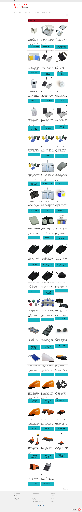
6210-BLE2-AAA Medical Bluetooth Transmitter (33, 128)
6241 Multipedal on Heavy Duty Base (61, 318)
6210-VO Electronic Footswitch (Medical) (47, 128)
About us (15, 495)
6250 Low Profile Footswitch (34, 374)
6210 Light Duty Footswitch (48, 74)
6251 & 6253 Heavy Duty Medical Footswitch (47, 374)
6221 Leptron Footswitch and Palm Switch (47, 156)
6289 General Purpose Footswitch (47, 484)
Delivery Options (35, 499)
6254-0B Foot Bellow (61, 400)
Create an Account (17, 496)
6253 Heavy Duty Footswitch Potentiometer (47, 401)
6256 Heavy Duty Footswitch (47, 429)
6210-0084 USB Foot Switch (62, 74)
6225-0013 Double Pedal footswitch (34, 211)
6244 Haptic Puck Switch (61, 346)
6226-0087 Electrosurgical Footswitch (61, 237)
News (50, 12)
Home (16, 12)
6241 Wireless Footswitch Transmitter (34, 347)
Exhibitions (31, 12)
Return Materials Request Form (37, 501)
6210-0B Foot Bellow (48, 100)
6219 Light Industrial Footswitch (61, 127)
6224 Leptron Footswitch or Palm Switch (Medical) (34, 183)
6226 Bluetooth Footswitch (61, 211)
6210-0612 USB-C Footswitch (34, 101)
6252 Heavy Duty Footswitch (34, 401)
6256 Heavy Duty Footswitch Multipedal (47, 456)
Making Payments (17, 498)
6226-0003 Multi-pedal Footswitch (48, 238)
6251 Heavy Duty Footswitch (61, 374)
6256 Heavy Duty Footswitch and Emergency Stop (34, 456)
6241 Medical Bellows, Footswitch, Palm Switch (34, 320)
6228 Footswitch (34, 291)
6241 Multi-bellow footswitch (48, 319)
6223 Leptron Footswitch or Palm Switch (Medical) (61, 156)
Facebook (52, 495)
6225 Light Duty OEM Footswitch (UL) (61, 183)
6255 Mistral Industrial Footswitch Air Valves (34, 428)
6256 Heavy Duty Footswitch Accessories (61, 429)
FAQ (33, 495)
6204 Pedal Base (34, 72)
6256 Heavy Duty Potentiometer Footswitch (34, 484)
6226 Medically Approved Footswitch (34, 237)
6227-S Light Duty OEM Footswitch (47, 265)
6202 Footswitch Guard (48, 46)
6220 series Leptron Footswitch (34, 154)
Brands (26, 12)
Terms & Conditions (17, 499)
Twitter (52, 499)
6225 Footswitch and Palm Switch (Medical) (47, 183)
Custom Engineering (35, 498)
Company (20, 12)
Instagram (52, 496)
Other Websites (44, 12)
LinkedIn (52, 498)
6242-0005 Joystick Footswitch (47, 347)
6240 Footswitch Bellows (61, 290)
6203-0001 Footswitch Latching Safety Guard (61, 47)
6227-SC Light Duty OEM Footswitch (61, 265)
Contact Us (37, 12)
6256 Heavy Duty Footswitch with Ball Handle (61, 455)
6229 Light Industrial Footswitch (48, 292)
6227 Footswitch (34, 264)
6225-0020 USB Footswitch (47, 211)
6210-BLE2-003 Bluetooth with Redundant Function (61, 101)
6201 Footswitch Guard (34, 46)
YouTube (52, 501)
